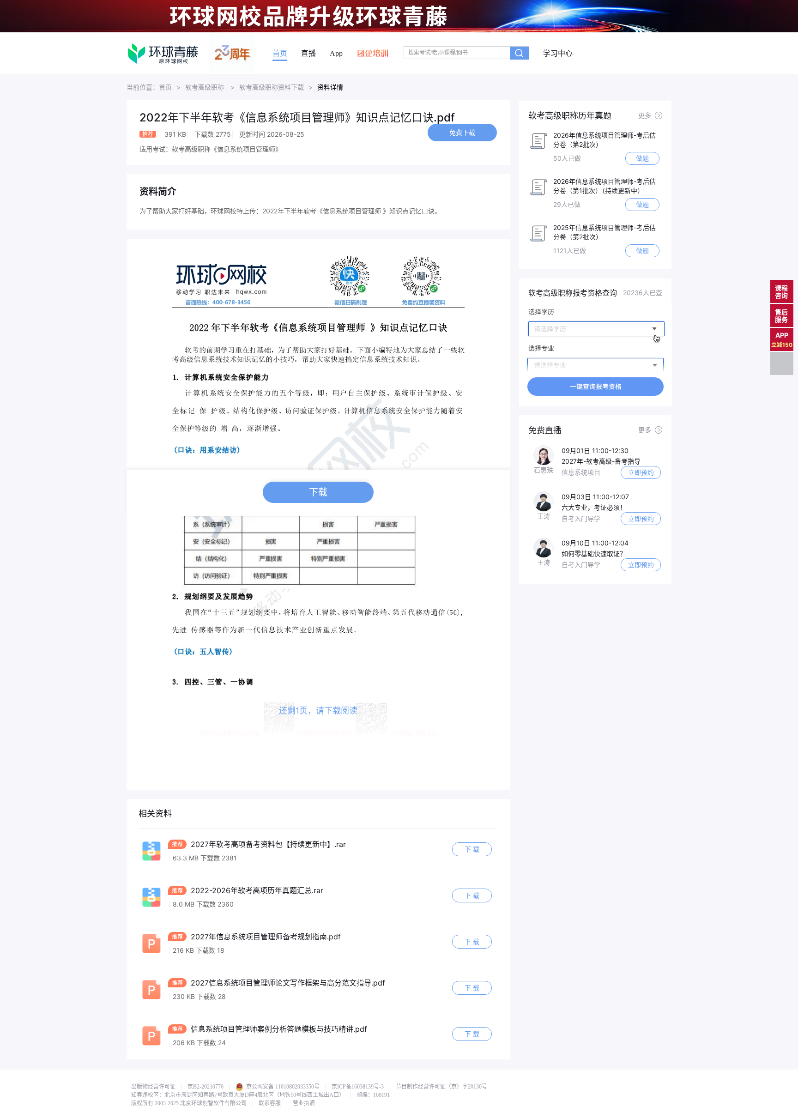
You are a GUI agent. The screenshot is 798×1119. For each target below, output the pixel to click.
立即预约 (641, 472)
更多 (644, 115)
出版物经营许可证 (153, 1086)
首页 (279, 53)
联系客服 (270, 1103)
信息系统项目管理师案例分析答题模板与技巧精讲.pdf (277, 1029)
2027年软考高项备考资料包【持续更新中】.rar (267, 844)
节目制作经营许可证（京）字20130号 (441, 1086)
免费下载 (462, 132)
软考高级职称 (205, 87)
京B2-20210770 (205, 1086)
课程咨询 (781, 291)
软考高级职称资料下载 (271, 87)
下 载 (472, 849)
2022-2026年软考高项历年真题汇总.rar (255, 890)
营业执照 (304, 1103)
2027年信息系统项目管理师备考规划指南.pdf (264, 936)
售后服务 (781, 315)
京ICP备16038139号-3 (358, 1086)
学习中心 (558, 53)
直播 (308, 53)
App (336, 53)
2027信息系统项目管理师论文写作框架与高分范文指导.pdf (286, 982)
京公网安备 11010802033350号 (282, 1086)
